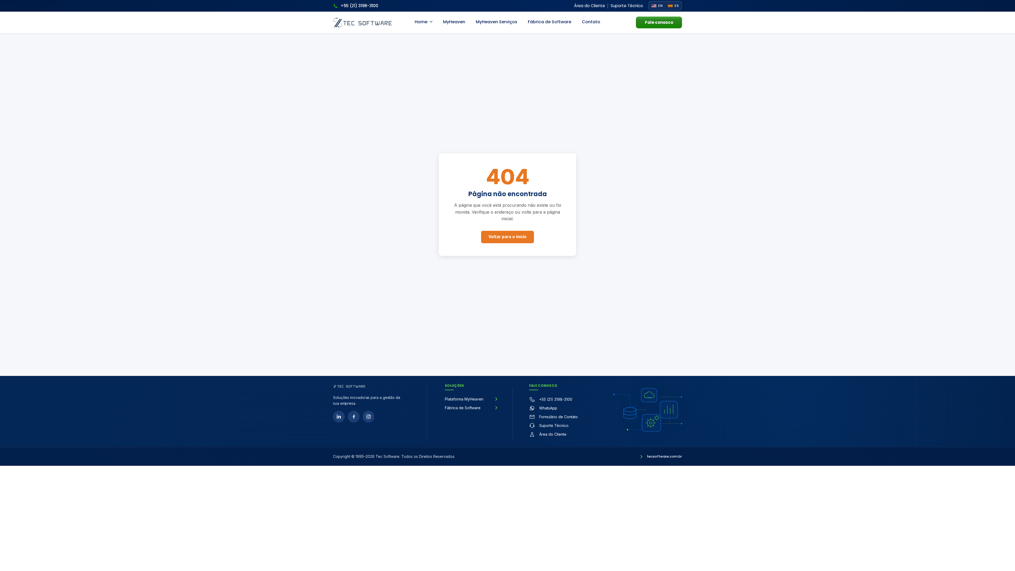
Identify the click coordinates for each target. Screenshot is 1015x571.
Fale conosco (659, 22)
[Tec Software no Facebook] (353, 416)
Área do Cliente (589, 5)
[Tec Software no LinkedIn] (339, 416)
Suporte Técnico (627, 5)
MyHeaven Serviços (496, 22)
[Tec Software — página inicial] (349, 386)
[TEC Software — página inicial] (362, 22)
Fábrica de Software (549, 22)
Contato (591, 22)
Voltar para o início (507, 236)
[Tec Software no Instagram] (368, 416)
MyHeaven (454, 22)
